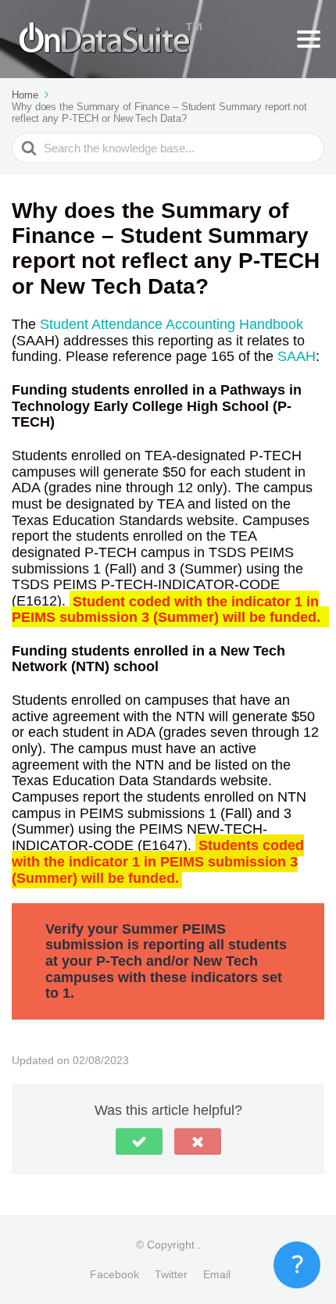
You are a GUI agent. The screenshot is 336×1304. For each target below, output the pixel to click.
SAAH (296, 356)
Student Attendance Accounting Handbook (171, 324)
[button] (139, 1141)
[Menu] (308, 39)
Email (217, 1274)
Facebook (114, 1274)
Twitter (171, 1274)
